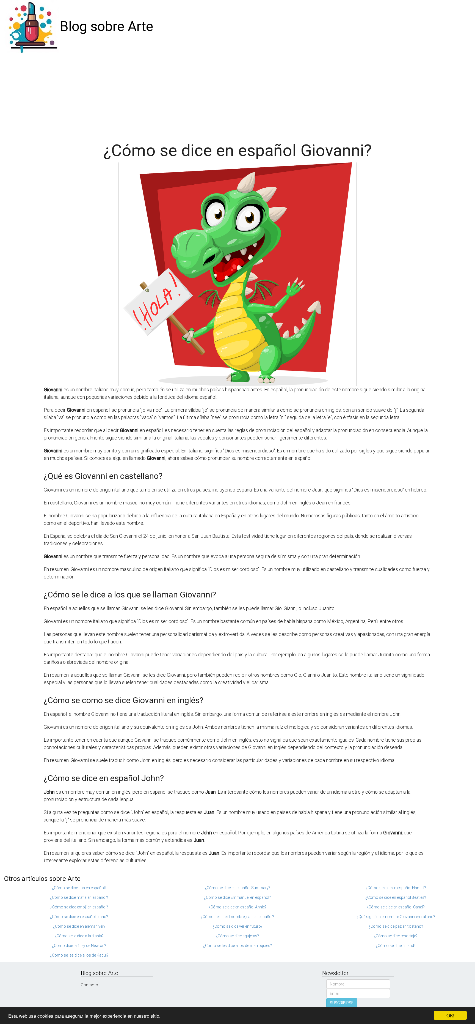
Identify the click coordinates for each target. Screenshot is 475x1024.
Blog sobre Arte (106, 26)
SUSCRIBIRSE (342, 1003)
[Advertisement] (237, 94)
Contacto (89, 984)
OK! (450, 1015)
